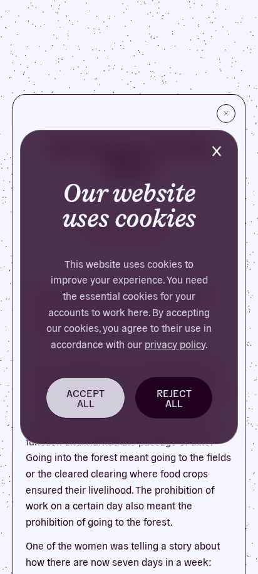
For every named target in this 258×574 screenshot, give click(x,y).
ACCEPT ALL (85, 397)
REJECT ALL (174, 397)
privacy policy (175, 343)
